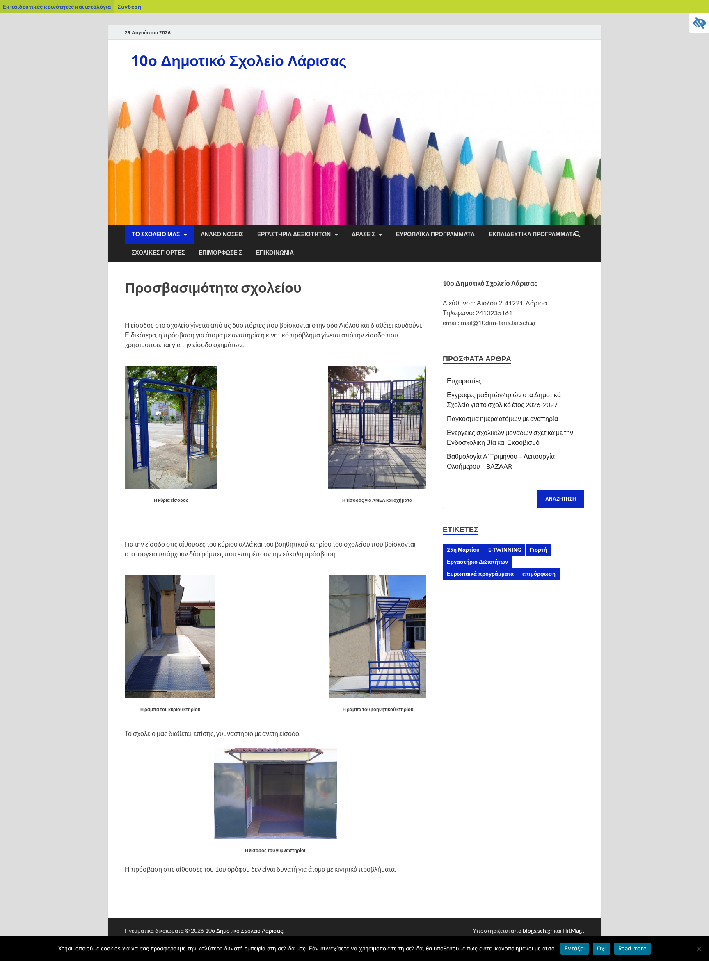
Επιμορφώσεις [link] (220, 252)
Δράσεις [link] (363, 234)
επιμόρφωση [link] (539, 573)
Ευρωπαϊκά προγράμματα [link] (480, 573)
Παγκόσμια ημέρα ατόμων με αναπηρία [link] (502, 418)
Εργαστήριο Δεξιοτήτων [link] (477, 561)
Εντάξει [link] (575, 948)
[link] (699, 23)
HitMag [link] (572, 930)
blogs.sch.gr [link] (538, 930)
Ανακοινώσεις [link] (222, 234)
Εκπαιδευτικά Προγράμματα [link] (532, 234)
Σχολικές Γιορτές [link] (158, 252)
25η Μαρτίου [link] (463, 550)
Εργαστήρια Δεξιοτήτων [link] (294, 234)
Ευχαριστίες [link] (464, 381)
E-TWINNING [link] (504, 550)
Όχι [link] (601, 948)
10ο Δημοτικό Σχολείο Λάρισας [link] (239, 60)
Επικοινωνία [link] (275, 252)
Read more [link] (632, 948)
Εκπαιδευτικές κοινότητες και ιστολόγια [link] (57, 6)
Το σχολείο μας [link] (156, 234)
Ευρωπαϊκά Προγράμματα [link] (435, 234)
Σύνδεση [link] (129, 6)
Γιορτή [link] (538, 550)
